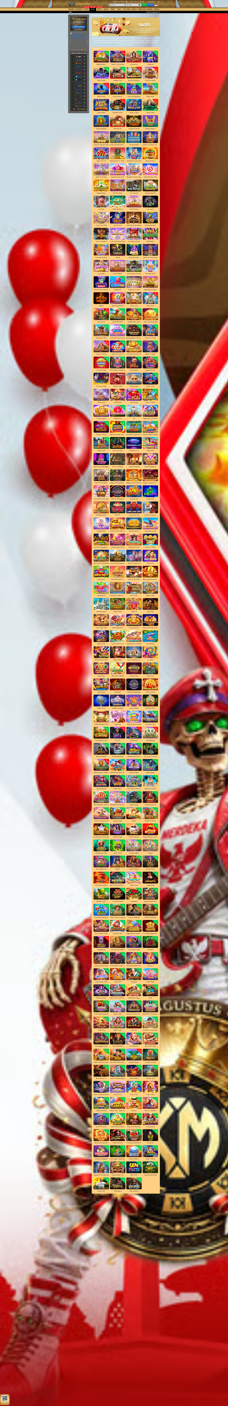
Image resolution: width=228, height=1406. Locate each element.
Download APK (119, 1)
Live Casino (126, 9)
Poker (112, 9)
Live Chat (130, 1)
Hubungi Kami (140, 1)
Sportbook (79, 9)
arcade (105, 9)
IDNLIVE (99, 9)
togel (119, 9)
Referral (150, 9)
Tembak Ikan (142, 9)
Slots (93, 9)
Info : (70, 12)
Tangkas (134, 9)
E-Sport (86, 9)
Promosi (156, 9)
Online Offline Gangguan (79, 109)
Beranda (71, 9)
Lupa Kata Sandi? (151, 1)
